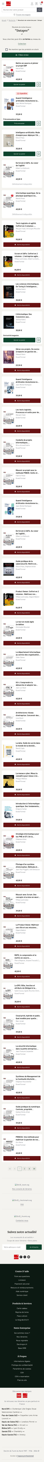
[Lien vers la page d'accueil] (8, 3)
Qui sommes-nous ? (22, 1333)
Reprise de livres (22, 1312)
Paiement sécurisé (22, 1284)
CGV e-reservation (22, 1376)
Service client (22, 1295)
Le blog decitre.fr (22, 1320)
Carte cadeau (22, 1308)
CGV (22, 1372)
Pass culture (22, 1316)
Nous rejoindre (22, 1340)
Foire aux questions (22, 1276)
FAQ (22, 1204)
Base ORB (22, 1348)
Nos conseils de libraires (22, 1189)
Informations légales (22, 1361)
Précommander (19, 123)
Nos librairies (22, 1337)
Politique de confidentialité (22, 1365)
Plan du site (22, 1380)
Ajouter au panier (19, 84)
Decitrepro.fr (22, 1344)
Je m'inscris (34, 1247)
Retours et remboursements (22, 1287)
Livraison (22, 1280)
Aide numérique (22, 1291)
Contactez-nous (22, 1220)
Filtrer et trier (24, 55)
